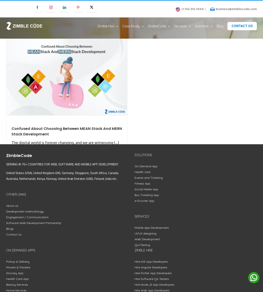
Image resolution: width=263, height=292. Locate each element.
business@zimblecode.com (236, 9)
